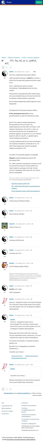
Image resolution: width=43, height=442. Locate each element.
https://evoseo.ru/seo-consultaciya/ (18, 280)
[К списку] (6, 61)
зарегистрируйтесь (23, 393)
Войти (39, 2)
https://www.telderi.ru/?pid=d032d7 (22, 179)
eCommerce (5, 414)
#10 (32, 364)
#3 (32, 224)
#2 (31, 211)
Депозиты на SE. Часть (17, 356)
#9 (31, 315)
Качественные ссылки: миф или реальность (26, 191)
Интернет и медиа (7, 411)
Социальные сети (7, 406)
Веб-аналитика (6, 408)
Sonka (11, 299)
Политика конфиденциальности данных (28, 410)
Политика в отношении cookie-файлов (29, 415)
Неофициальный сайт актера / (20, 358)
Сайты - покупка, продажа (30, 57)
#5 (31, 250)
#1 (31, 198)
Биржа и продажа (14, 57)
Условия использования (29, 405)
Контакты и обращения (29, 423)
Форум (4, 57)
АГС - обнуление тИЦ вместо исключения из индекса (26, 187)
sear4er (11, 263)
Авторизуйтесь (9, 393)
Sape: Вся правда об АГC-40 (20, 183)
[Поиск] (33, 2)
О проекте (25, 403)
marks (11, 72)
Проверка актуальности (31, 356)
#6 (32, 263)
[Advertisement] (21, 10)
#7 (31, 286)
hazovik (11, 224)
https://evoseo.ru (14, 278)
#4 (31, 237)
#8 (31, 299)
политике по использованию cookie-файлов (20, 439)
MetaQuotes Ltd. (33, 430)
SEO (3, 403)
